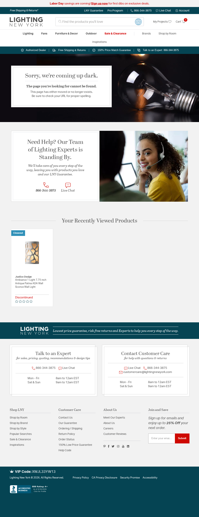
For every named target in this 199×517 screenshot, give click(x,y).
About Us (109, 423)
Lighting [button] (28, 33)
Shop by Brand (19, 423)
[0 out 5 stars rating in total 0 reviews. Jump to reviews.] (24, 301)
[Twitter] (113, 446)
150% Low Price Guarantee (75, 445)
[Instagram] (118, 446)
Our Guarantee (67, 423)
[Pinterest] (104, 446)
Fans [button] (44, 33)
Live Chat (165, 10)
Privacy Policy (81, 478)
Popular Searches (21, 434)
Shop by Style (18, 428)
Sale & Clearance (20, 439)
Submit (182, 438)
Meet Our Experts (114, 417)
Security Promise (130, 478)
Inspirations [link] (99, 42)
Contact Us (65, 417)
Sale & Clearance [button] (115, 33)
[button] (182, 10)
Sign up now (99, 3)
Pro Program (115, 10)
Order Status (66, 439)
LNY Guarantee (93, 10)
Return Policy (66, 434)
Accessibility (150, 478)
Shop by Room (18, 417)
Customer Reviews (114, 434)
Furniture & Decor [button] (66, 33)
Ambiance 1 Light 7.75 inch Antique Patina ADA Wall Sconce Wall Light (30, 283)
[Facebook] (108, 446)
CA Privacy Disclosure (104, 478)
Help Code (64, 450)
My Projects (160, 21)
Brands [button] (146, 33)
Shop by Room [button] (167, 33)
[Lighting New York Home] (26, 22)
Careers (108, 428)
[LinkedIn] (128, 446)
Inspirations (17, 445)
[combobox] (99, 21)
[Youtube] (123, 446)
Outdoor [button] (91, 33)
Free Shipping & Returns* (24, 10)
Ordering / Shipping (70, 428)
